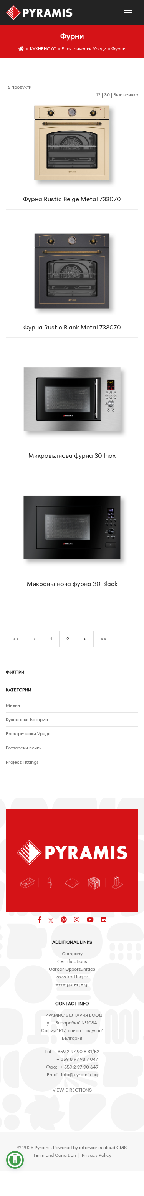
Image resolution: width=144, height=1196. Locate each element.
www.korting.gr (72, 976)
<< (16, 639)
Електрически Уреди (83, 48)
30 (107, 95)
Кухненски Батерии (27, 719)
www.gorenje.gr (72, 984)
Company (72, 953)
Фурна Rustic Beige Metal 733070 (72, 199)
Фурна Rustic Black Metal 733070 (72, 327)
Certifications (72, 961)
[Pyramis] (39, 12)
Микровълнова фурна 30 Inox (72, 455)
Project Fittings (22, 762)
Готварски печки (24, 748)
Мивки (13, 705)
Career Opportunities (72, 969)
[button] (15, 1160)
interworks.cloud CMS (103, 1147)
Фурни (118, 48)
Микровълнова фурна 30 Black (72, 583)
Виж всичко (125, 95)
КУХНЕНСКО (43, 48)
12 (98, 95)
